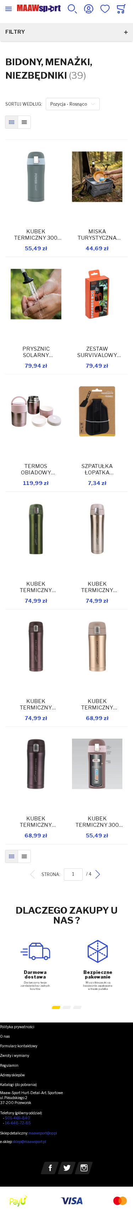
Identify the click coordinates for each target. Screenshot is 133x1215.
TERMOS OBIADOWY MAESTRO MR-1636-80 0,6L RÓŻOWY (36, 469)
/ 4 (89, 874)
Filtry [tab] (15, 32)
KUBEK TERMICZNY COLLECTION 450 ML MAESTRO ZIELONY (36, 587)
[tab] (66, 1036)
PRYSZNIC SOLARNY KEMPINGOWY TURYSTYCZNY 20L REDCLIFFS (36, 352)
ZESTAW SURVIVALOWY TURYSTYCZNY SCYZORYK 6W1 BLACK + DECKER (97, 352)
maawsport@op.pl (42, 1133)
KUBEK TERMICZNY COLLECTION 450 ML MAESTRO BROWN (36, 704)
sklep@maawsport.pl (29, 1141)
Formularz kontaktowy (18, 1046)
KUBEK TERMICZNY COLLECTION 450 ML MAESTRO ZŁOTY (97, 587)
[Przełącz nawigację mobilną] (8, 9)
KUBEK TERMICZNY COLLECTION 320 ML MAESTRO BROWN (35, 821)
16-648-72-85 (18, 1123)
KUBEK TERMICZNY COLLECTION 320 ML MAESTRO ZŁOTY (97, 704)
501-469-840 (17, 1118)
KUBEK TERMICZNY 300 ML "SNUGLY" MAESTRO (97, 821)
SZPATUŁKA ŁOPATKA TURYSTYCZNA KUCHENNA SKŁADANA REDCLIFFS (97, 469)
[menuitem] (32, 874)
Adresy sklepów (12, 1075)
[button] (55, 1007)
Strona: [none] (50, 874)
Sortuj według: (23, 104)
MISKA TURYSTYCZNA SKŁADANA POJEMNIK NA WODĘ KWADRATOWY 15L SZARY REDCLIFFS (97, 234)
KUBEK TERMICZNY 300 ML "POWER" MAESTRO (35, 234)
